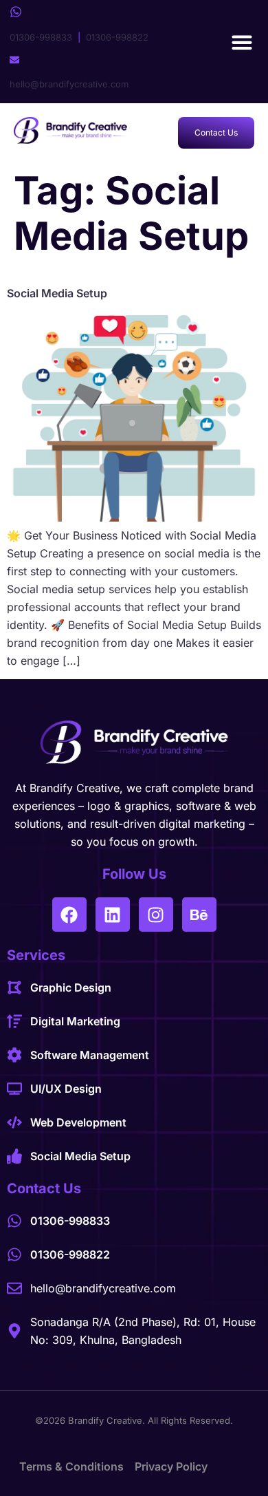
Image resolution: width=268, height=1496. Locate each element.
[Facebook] (69, 914)
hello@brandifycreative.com (69, 83)
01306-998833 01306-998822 (79, 37)
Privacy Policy (171, 1466)
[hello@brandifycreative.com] (14, 60)
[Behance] (199, 914)
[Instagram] (156, 914)
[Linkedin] (113, 914)
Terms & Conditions (71, 1466)
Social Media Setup (57, 293)
